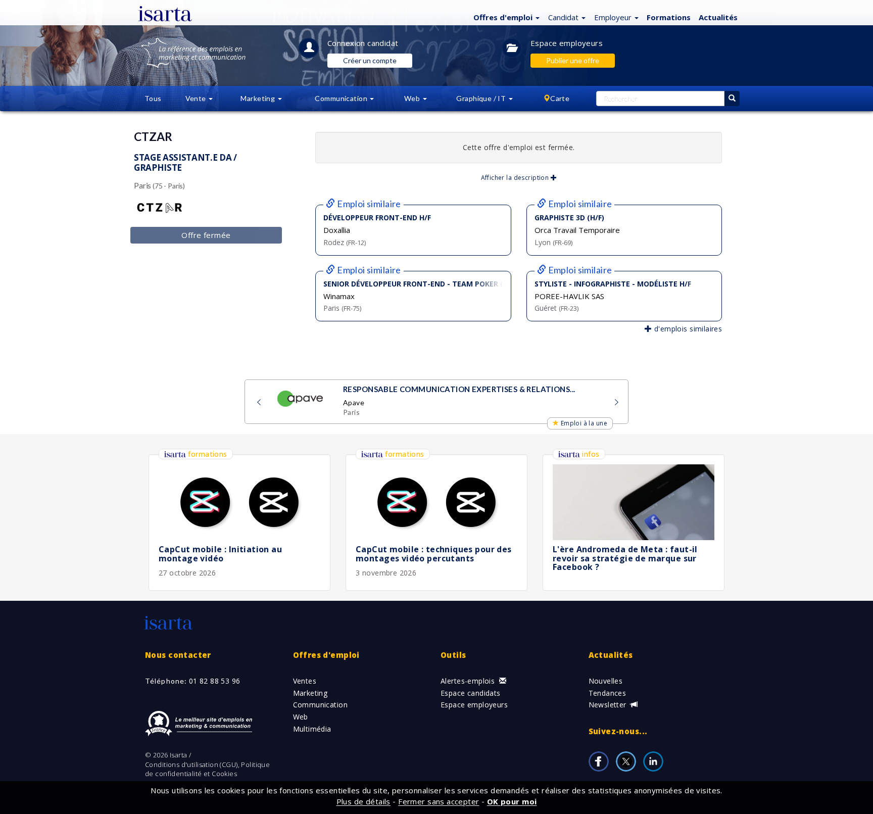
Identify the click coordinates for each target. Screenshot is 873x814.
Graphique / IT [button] (481, 98)
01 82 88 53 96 (214, 681)
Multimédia (312, 729)
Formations (669, 17)
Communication (320, 704)
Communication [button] (342, 98)
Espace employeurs (566, 43)
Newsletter (609, 704)
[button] (505, 17)
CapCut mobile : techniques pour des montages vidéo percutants (434, 554)
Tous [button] (153, 98)
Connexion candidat (363, 43)
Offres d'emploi (326, 655)
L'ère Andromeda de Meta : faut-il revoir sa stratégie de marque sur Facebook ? (625, 558)
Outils (453, 655)
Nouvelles (606, 681)
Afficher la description (516, 177)
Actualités (718, 17)
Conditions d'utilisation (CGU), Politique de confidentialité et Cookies (207, 769)
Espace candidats (471, 693)
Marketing (310, 693)
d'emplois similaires (687, 328)
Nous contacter (178, 655)
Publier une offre (572, 60)
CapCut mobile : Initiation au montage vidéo (220, 554)
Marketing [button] (258, 98)
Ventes (305, 681)
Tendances (607, 693)
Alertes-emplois (469, 681)
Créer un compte (370, 60)
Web (300, 717)
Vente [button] (196, 98)
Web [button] (413, 98)
